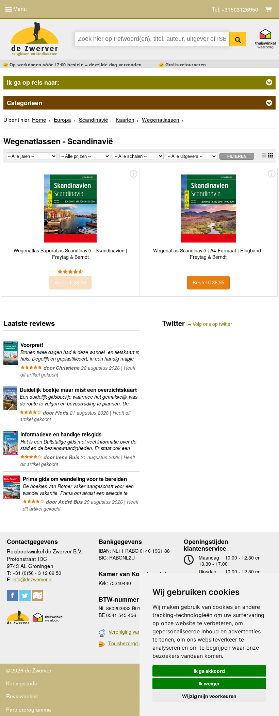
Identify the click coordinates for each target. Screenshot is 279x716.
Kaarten (125, 119)
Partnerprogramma (28, 709)
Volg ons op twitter (212, 324)
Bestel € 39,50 (70, 282)
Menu (19, 8)
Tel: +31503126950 (235, 9)
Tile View (270, 155)
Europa (62, 119)
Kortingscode (21, 683)
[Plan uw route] (37, 595)
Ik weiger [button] (209, 683)
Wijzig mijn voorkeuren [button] (209, 696)
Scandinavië (93, 119)
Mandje (268, 9)
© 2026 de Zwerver (28, 670)
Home (39, 119)
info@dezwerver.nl (32, 579)
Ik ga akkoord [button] (209, 671)
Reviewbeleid (22, 696)
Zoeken (238, 39)
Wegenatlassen (160, 119)
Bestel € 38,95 (208, 282)
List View (264, 155)
